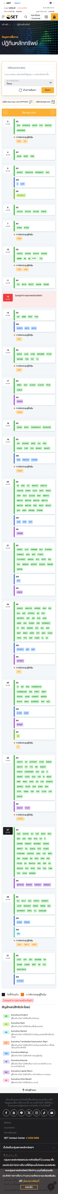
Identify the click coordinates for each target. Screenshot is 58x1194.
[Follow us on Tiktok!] (44, 1112)
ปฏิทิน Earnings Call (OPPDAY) (16, 102)
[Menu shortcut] (46, 17)
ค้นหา (47, 90)
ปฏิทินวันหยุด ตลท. (43, 102)
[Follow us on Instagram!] (36, 1112)
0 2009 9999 (32, 1138)
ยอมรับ (29, 1187)
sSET (8, 3)
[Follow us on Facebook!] (6, 1112)
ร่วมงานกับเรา (9, 1127)
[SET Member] (54, 16)
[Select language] (52, 3)
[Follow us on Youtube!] (13, 1112)
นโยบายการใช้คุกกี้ (31, 1181)
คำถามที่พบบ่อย (10, 1132)
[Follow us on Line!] (21, 1112)
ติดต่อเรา (7, 1122)
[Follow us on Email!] (51, 1112)
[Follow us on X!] (29, 1112)
